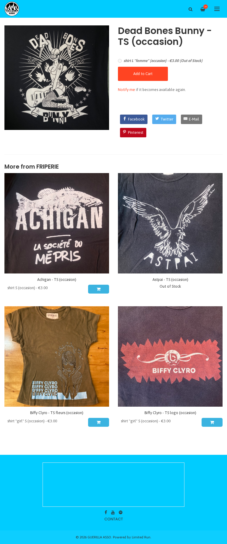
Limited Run (141, 537)
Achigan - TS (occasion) (56, 279)
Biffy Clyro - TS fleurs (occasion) (56, 413)
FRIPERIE (47, 167)
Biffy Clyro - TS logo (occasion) (170, 413)
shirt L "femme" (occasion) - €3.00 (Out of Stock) (163, 60)
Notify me (126, 89)
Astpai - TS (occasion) (170, 279)
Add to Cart (143, 73)
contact (113, 519)
